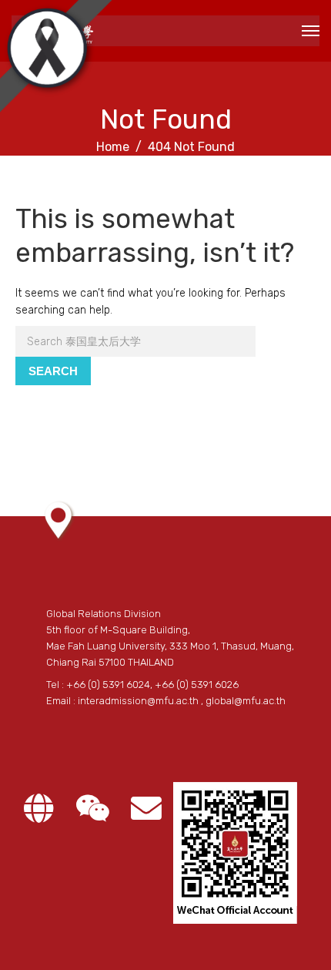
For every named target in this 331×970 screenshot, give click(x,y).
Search (53, 371)
